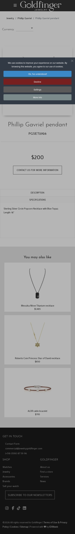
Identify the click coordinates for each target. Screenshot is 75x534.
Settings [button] (37, 89)
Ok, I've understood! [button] (37, 73)
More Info (37, 97)
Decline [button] (37, 81)
